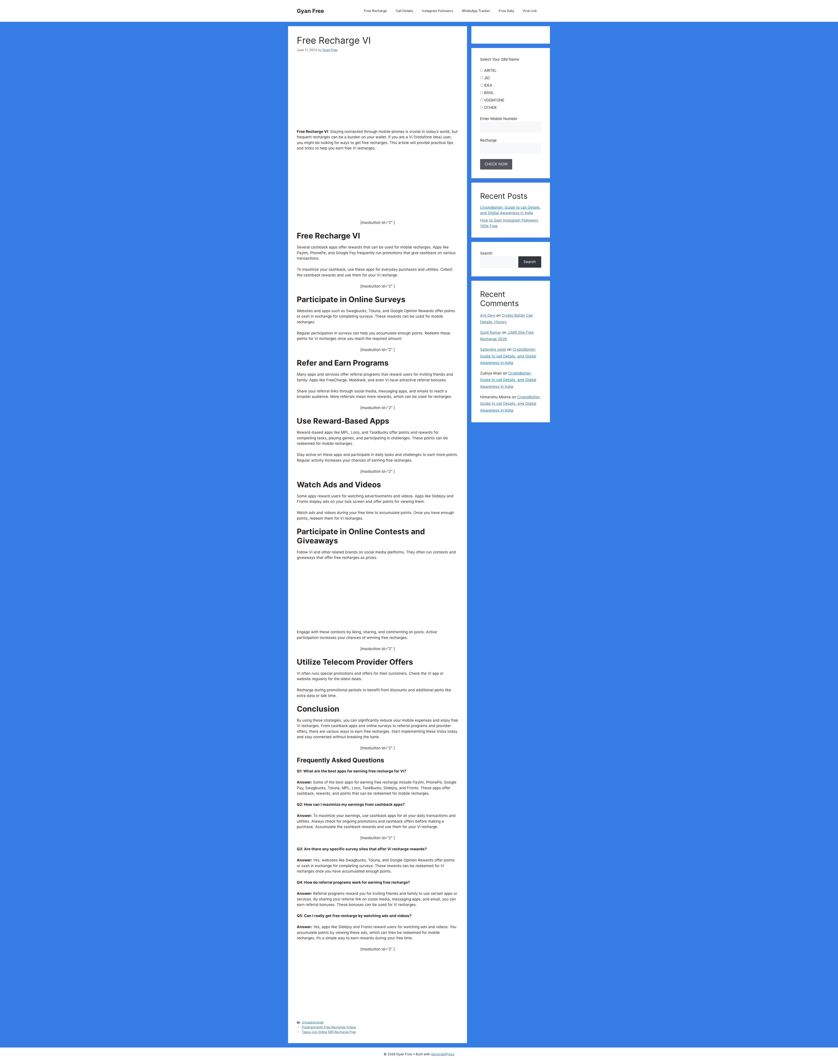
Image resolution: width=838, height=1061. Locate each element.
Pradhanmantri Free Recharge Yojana (329, 1027)
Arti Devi (487, 315)
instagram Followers (437, 11)
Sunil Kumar (490, 332)
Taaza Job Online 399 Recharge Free (329, 1032)
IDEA (488, 85)
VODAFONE (494, 100)
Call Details (404, 11)
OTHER (490, 107)
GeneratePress (442, 1054)
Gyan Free (310, 11)
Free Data (506, 11)
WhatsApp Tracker (476, 11)
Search (486, 253)
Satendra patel (493, 349)
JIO (487, 78)
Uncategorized (312, 1022)
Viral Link (530, 11)
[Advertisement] (377, 92)
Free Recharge (375, 11)
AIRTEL (490, 70)
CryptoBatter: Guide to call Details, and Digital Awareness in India (508, 356)
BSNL (489, 93)
